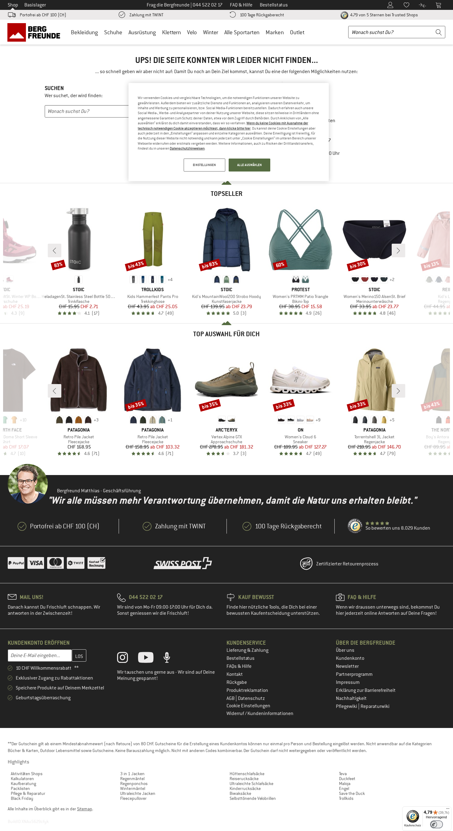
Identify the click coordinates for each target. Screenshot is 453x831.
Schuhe (113, 32)
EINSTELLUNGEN (204, 165)
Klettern (171, 32)
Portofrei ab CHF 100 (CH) (43, 15)
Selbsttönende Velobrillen (253, 798)
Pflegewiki (347, 706)
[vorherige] (54, 250)
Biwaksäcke (240, 793)
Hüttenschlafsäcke (247, 773)
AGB (230, 698)
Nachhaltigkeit (351, 698)
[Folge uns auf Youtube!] (150, 658)
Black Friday (22, 798)
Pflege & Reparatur (28, 793)
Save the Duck (352, 793)
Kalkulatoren (22, 778)
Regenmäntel (132, 778)
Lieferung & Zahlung (247, 650)
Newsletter (347, 666)
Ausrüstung (142, 32)
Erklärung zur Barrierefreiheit (366, 690)
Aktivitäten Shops (27, 773)
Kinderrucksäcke (245, 788)
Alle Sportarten (241, 32)
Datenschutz (251, 698)
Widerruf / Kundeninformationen (259, 713)
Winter (210, 32)
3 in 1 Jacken (132, 773)
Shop (13, 5)
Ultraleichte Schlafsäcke (251, 783)
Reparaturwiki (375, 706)
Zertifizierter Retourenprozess (347, 564)
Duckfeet (347, 778)
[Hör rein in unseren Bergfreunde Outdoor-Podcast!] (171, 658)
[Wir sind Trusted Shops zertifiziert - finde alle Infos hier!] (355, 526)
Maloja (344, 783)
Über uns (345, 650)
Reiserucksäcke (244, 778)
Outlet (297, 32)
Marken (275, 32)
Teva (343, 773)
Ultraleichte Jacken (137, 793)
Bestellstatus (240, 658)
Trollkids (346, 798)
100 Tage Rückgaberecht (262, 15)
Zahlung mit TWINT (146, 15)
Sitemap (84, 809)
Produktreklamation (247, 690)
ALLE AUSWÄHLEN (249, 165)
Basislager (35, 5)
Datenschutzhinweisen (187, 148)
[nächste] (398, 250)
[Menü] (447, 810)
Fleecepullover (133, 798)
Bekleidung (84, 32)
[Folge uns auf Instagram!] (127, 658)
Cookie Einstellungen (248, 706)
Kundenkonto (350, 658)
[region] (229, 132)
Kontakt (234, 674)
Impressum (348, 682)
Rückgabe (236, 682)
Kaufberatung (23, 783)
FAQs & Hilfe (238, 666)
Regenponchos (134, 783)
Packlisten (20, 788)
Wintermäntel (132, 788)
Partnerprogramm (354, 674)
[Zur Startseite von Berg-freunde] (35, 32)
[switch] (436, 824)
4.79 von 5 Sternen (383, 15)
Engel (344, 788)
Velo (192, 32)
